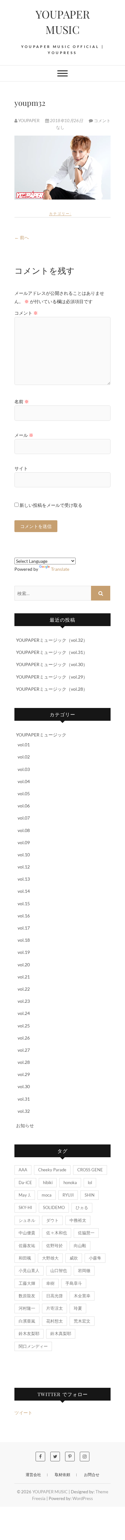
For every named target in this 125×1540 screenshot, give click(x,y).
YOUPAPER (28, 120)
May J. (25, 1195)
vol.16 (24, 915)
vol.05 (24, 793)
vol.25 (24, 1025)
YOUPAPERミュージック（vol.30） (52, 664)
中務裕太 (78, 1220)
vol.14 (24, 891)
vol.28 (24, 1062)
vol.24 (24, 1013)
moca (47, 1195)
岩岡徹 (84, 1270)
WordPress (82, 1498)
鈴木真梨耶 (60, 1333)
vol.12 (24, 866)
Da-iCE (25, 1182)
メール (23, 435)
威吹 (74, 1258)
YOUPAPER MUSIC (63, 22)
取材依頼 (62, 1474)
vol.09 (24, 842)
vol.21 (24, 976)
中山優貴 (27, 1232)
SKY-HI (25, 1207)
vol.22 (24, 989)
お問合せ (91, 1474)
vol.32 (24, 1111)
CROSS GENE (90, 1169)
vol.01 (24, 744)
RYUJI (68, 1195)
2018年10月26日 (66, 120)
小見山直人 (29, 1270)
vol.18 (24, 940)
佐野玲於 (54, 1245)
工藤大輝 (27, 1283)
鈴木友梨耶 (29, 1333)
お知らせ (25, 1125)
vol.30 (24, 1086)
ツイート (23, 1412)
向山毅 (80, 1245)
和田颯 (25, 1258)
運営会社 (33, 1474)
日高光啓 (54, 1295)
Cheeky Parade (52, 1169)
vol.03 (24, 769)
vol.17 (24, 928)
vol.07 (24, 818)
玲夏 (78, 1308)
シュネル (27, 1220)
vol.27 (24, 1050)
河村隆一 (27, 1308)
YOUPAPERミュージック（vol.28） (52, 689)
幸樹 (50, 1283)
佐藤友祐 (27, 1245)
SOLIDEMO (54, 1207)
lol (90, 1182)
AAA (23, 1169)
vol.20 (24, 964)
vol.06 (24, 805)
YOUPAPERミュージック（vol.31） (52, 652)
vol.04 (24, 781)
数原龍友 (27, 1295)
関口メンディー (33, 1346)
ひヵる (82, 1207)
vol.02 (24, 756)
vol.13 (24, 879)
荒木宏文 (82, 1321)
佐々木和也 (56, 1232)
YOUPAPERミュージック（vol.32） (52, 640)
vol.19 (24, 952)
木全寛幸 (82, 1295)
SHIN (90, 1195)
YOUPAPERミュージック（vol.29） (52, 677)
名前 (21, 401)
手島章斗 (73, 1283)
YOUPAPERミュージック (41, 734)
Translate (60, 569)
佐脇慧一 (86, 1232)
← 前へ (21, 237)
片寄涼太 (54, 1308)
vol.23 (24, 1001)
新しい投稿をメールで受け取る (51, 505)
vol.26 (24, 1038)
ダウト (52, 1220)
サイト (21, 468)
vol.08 (24, 830)
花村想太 (54, 1321)
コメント (26, 313)
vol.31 (24, 1099)
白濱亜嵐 (27, 1321)
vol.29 (24, 1074)
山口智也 (58, 1270)
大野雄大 (50, 1258)
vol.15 (24, 903)
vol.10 (24, 854)
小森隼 (95, 1258)
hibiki (48, 1182)
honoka (70, 1182)
